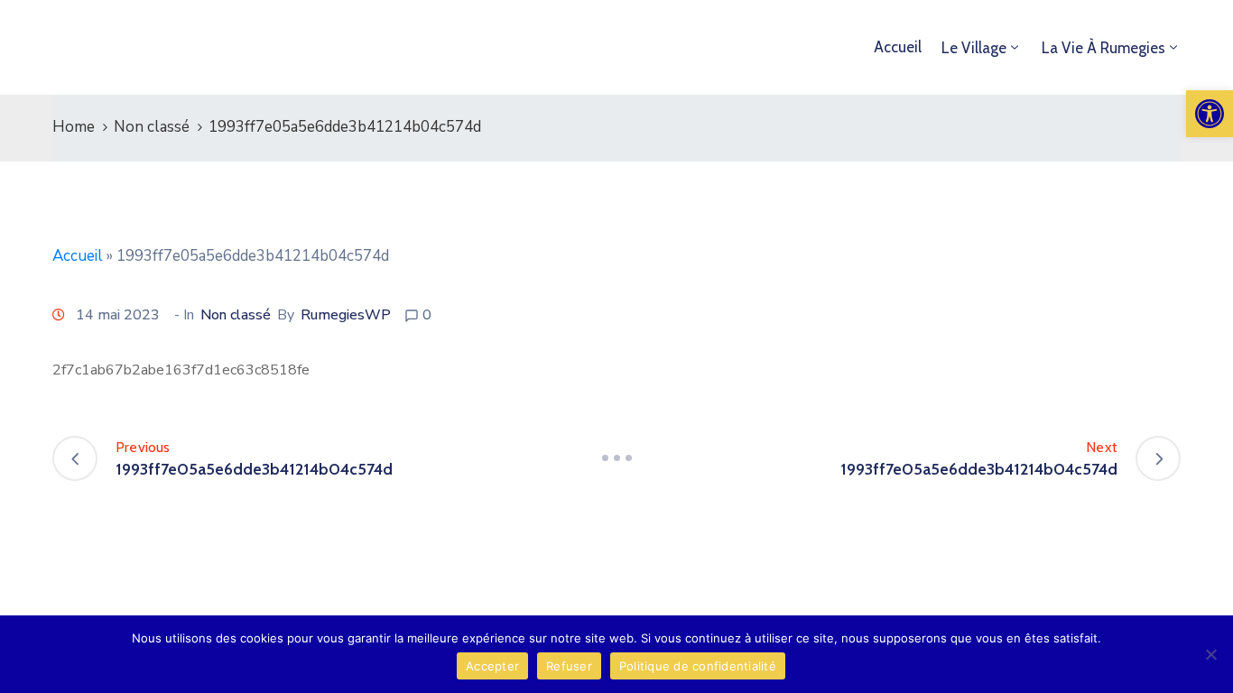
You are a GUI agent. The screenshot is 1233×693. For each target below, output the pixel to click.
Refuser (569, 666)
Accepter (492, 666)
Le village (973, 48)
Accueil (898, 47)
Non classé (152, 126)
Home (73, 126)
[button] (1209, 113)
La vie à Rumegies (1103, 48)
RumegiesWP (346, 315)
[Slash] (616, 458)
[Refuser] (1210, 654)
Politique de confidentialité (697, 666)
